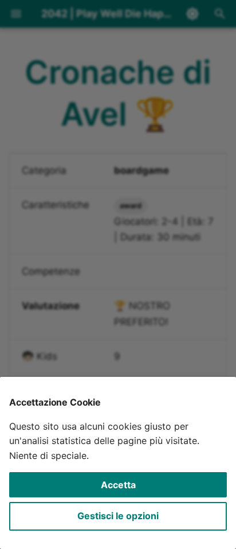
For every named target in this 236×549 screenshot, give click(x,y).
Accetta (118, 484)
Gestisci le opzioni (118, 515)
